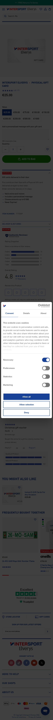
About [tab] (43, 313)
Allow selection (26, 404)
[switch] (46, 368)
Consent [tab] (9, 313)
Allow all (26, 396)
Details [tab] (26, 313)
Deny (26, 412)
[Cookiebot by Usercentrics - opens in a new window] (38, 306)
